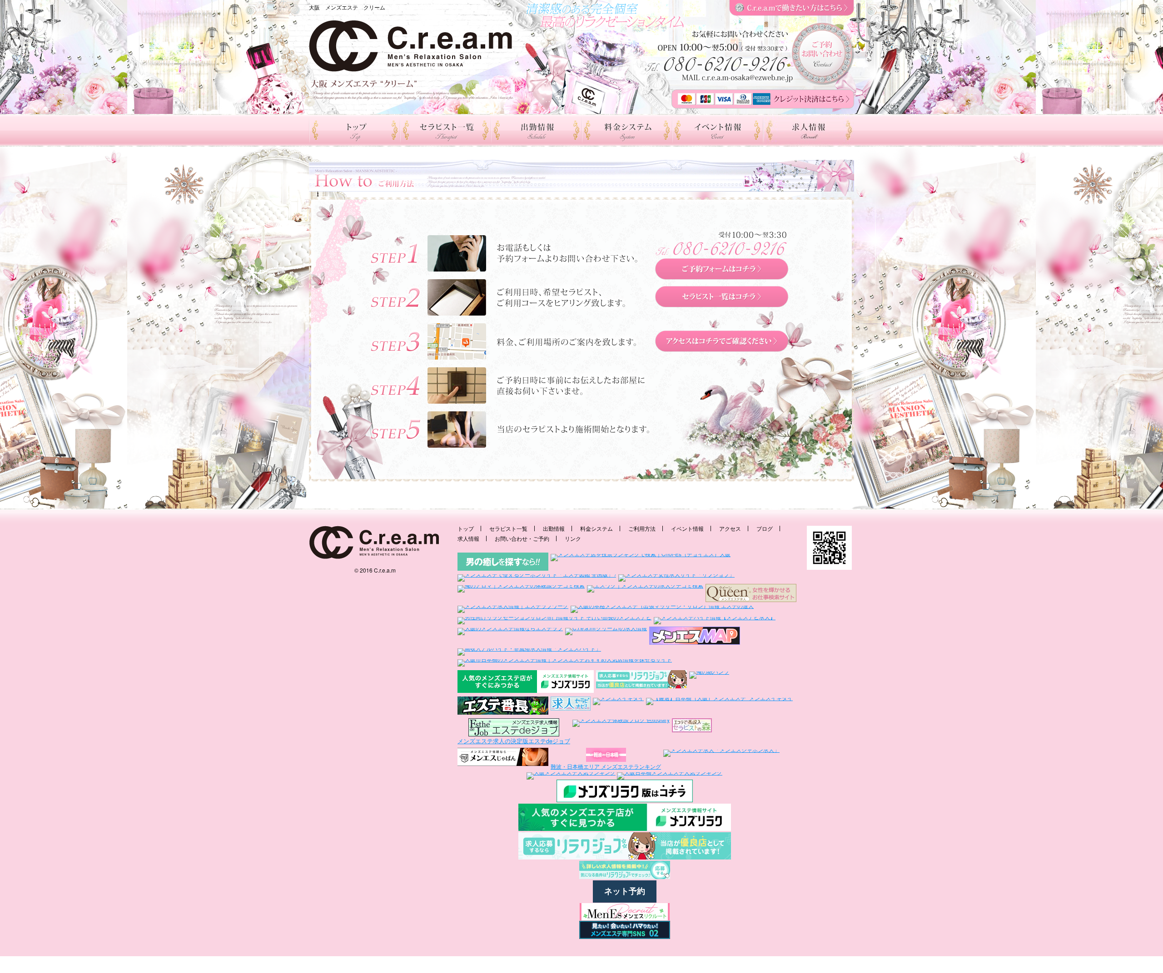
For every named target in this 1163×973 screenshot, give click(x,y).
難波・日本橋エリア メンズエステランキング (606, 766)
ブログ (764, 528)
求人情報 (468, 538)
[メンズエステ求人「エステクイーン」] (751, 593)
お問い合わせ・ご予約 (522, 538)
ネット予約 (624, 891)
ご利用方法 (642, 528)
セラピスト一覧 (508, 528)
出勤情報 (554, 528)
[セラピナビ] (571, 706)
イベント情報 (687, 528)
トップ (465, 528)
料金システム (596, 528)
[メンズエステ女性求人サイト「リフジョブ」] (676, 577)
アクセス (730, 528)
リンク (573, 538)
